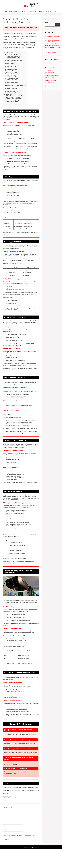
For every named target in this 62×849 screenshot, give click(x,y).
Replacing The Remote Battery (12, 69)
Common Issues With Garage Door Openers (14, 56)
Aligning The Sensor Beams (11, 75)
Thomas (47, 66)
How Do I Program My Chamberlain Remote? (14, 98)
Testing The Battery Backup (12, 66)
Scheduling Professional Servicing (13, 92)
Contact (55, 11)
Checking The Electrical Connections (13, 65)
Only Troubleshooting (29, 847)
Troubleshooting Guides (14, 11)
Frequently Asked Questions (10, 94)
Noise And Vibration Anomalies (11, 76)
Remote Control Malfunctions (10, 68)
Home (6, 11)
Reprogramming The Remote (12, 70)
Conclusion (7, 103)
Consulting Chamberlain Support (12, 88)
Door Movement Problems (10, 81)
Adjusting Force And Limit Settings (13, 82)
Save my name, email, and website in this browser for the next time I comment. (20, 835)
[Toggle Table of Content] (24, 53)
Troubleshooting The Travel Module (13, 84)
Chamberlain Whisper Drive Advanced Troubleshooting (15, 85)
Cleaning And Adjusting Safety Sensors (13, 73)
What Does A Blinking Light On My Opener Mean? (15, 100)
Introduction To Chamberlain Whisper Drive (13, 54)
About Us (23, 11)
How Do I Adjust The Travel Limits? (13, 101)
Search (57, 24)
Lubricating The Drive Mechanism (12, 78)
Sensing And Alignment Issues (11, 72)
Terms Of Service (40, 11)
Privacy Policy (48, 11)
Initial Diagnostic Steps (9, 59)
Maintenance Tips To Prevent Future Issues (13, 90)
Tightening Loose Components (12, 79)
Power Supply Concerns (9, 63)
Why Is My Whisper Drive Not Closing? (13, 97)
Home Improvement (7, 796)
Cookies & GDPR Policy (31, 11)
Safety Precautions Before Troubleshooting (14, 60)
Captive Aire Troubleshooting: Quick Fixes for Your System (13, 797)
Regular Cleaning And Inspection (12, 91)
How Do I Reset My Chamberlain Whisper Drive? (15, 95)
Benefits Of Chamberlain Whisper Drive (13, 57)
